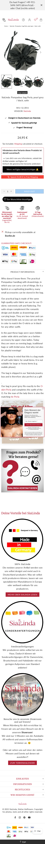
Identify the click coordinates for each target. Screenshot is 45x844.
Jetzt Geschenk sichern (33, 424)
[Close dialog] (43, 408)
